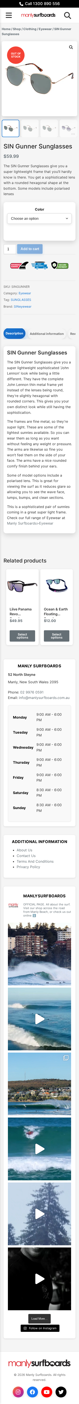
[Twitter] (61, 1392)
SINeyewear (22, 306)
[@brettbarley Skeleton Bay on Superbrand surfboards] (39, 1019)
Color (39, 209)
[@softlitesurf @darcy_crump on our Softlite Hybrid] (39, 1213)
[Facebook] (32, 1392)
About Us (24, 850)
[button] (71, 47)
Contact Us (26, 856)
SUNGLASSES (21, 300)
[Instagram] (18, 1392)
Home (6, 29)
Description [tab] (14, 333)
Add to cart (30, 249)
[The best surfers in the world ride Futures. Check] (39, 1149)
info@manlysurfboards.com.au (44, 697)
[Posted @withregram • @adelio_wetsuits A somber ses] (39, 1278)
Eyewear (45, 29)
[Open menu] (9, 15)
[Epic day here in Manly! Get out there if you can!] (39, 1084)
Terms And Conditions (35, 861)
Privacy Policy (28, 867)
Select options (22, 635)
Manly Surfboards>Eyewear (30, 523)
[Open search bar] (66, 15)
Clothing (29, 29)
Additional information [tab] (47, 334)
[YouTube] (46, 1392)
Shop (17, 29)
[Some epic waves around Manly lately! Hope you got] (39, 954)
